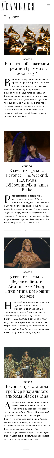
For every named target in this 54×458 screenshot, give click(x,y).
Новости (27, 59)
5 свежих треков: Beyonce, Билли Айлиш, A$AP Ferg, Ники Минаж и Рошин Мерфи (27, 286)
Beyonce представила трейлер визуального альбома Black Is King (27, 391)
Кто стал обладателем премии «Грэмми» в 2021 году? (27, 68)
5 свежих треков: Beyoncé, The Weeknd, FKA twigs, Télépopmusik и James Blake (27, 179)
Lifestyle (27, 166)
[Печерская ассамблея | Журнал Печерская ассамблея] (16, 5)
